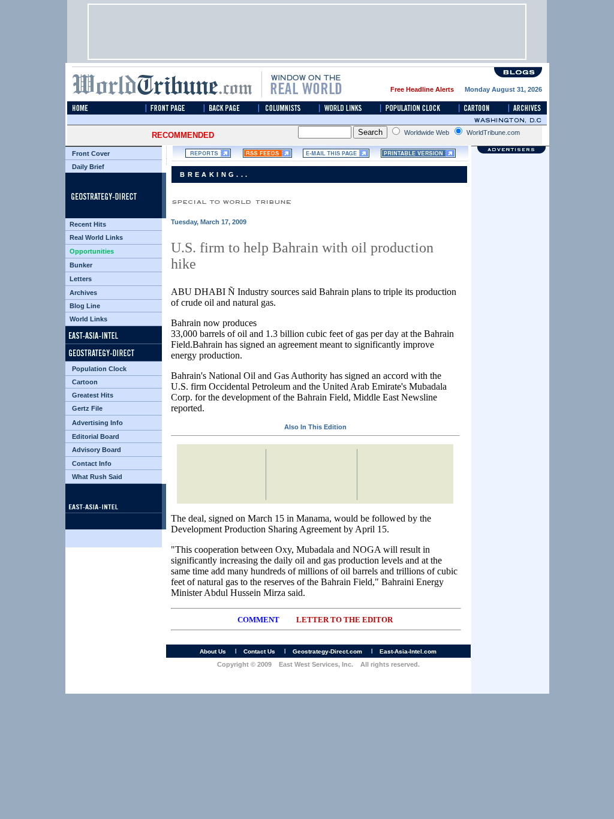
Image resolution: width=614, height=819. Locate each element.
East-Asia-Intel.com (408, 651)
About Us (213, 651)
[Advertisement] (307, 32)
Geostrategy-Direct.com (327, 651)
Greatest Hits (92, 395)
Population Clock (99, 368)
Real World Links (96, 237)
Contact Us (259, 651)
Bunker (81, 265)
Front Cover (91, 153)
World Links (88, 319)
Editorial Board (95, 436)
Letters (81, 278)
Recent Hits (88, 224)
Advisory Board (96, 449)
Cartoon (85, 382)
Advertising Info (97, 422)
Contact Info (92, 463)
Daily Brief (88, 166)
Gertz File (87, 408)
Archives (83, 292)
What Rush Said (97, 476)
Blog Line (85, 305)
